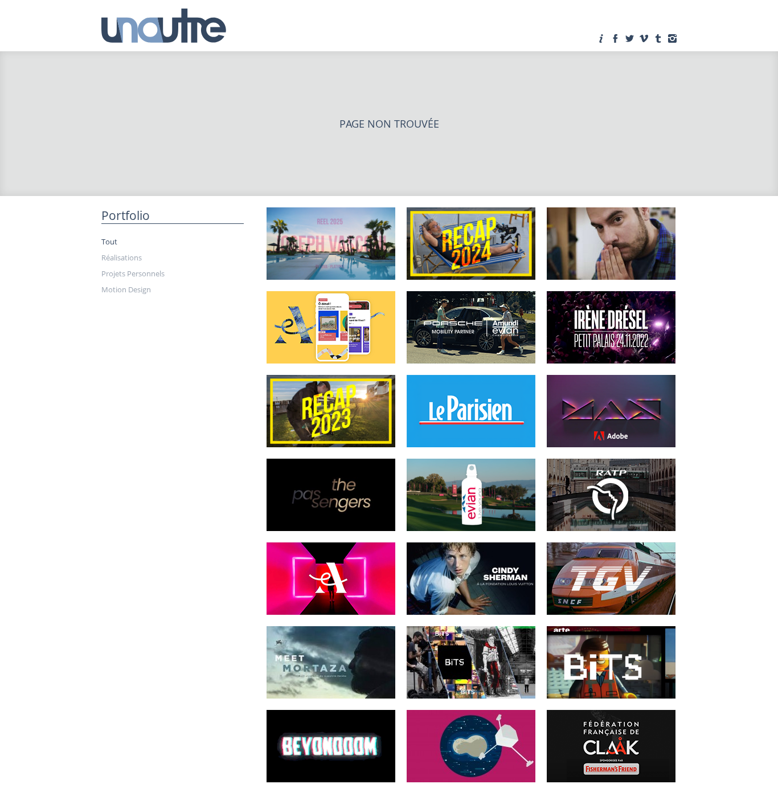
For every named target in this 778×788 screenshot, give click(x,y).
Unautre (164, 26)
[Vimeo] (643, 38)
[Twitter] (629, 38)
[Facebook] (615, 38)
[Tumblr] (657, 38)
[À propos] (600, 38)
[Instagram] (672, 38)
